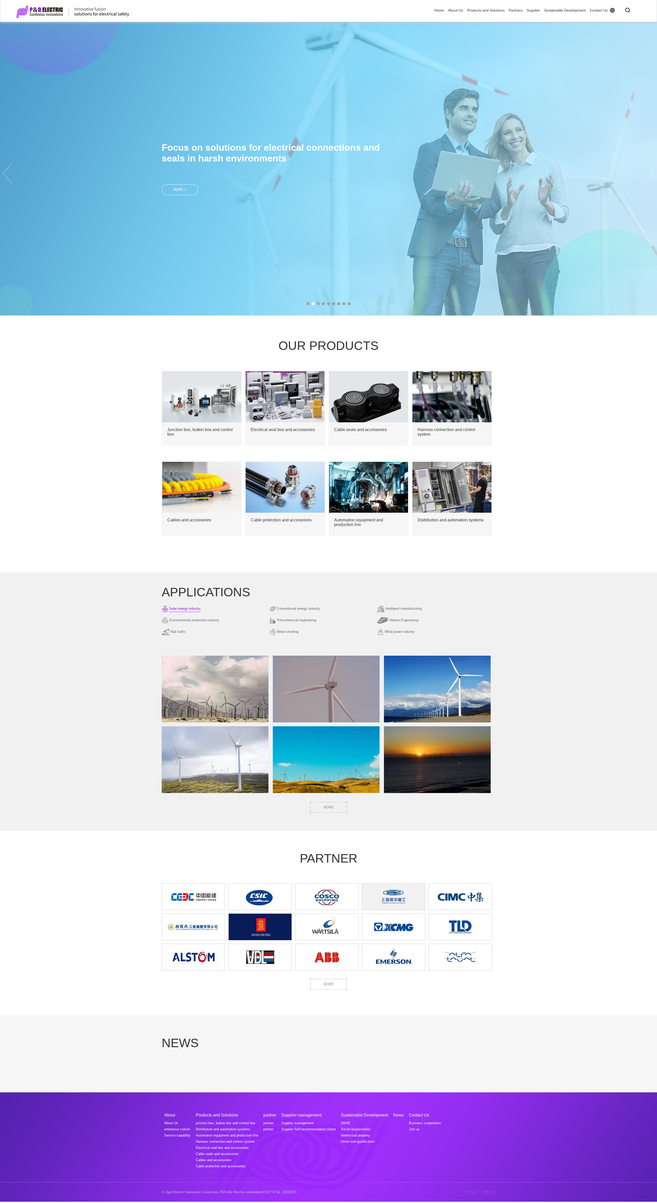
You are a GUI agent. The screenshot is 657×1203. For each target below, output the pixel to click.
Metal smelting (287, 632)
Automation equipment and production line (227, 1135)
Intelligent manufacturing (403, 608)
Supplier (533, 10)
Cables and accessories (213, 1160)
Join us (414, 1129)
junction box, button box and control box (225, 1123)
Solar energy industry (185, 608)
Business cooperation (425, 1123)
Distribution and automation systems (223, 1129)
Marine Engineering (404, 620)
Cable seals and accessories (217, 1154)
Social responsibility (356, 1129)
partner (268, 1123)
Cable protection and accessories (220, 1166)
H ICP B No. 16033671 (279, 1192)
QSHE (345, 1123)
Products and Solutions (486, 10)
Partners (516, 10)
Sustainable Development (565, 10)
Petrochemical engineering (296, 620)
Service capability (177, 1135)
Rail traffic (178, 632)
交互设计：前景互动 (480, 1192)
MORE (329, 807)
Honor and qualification (358, 1141)
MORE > (180, 184)
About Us (455, 10)
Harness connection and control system (225, 1141)
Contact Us (599, 10)
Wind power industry (400, 632)
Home (439, 10)
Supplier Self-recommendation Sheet (308, 1129)
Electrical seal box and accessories (222, 1148)
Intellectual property (355, 1135)
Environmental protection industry (194, 620)
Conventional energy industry (298, 608)
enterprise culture (177, 1129)
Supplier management (297, 1123)
